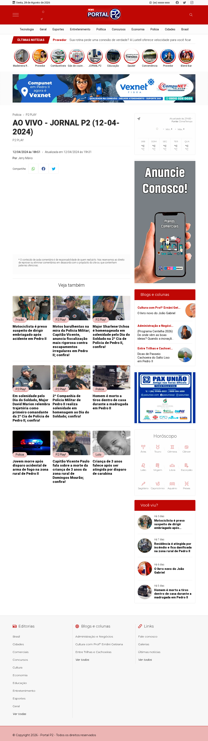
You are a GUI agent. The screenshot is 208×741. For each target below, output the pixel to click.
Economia (138, 29)
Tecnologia (27, 29)
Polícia (155, 29)
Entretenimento (80, 29)
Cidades (170, 29)
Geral (43, 29)
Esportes (58, 29)
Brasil (184, 29)
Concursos (119, 29)
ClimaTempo (185, 121)
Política (101, 29)
